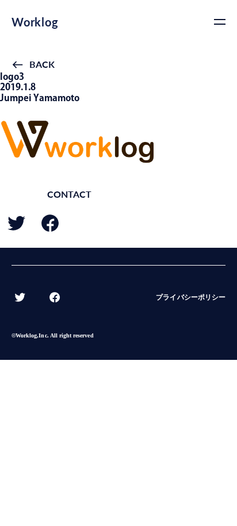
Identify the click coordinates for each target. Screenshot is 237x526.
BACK (42, 64)
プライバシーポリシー (190, 297)
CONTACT (69, 194)
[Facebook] (50, 228)
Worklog (35, 22)
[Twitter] (16, 228)
